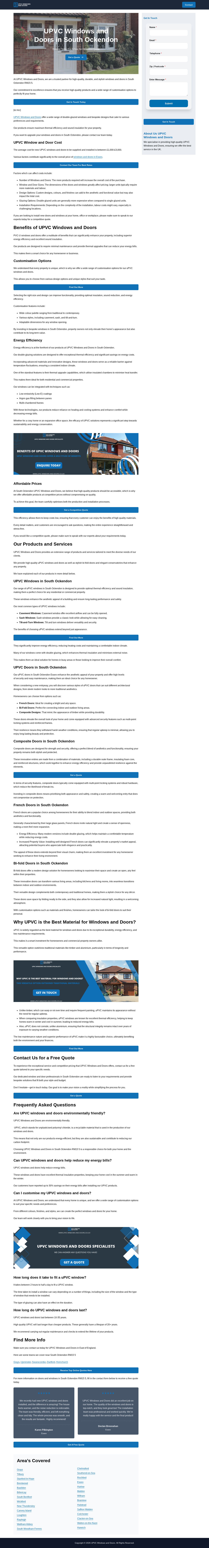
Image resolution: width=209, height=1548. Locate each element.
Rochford (81, 1477)
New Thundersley (26, 1506)
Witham (81, 1496)
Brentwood (22, 1483)
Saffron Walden (85, 1509)
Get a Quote (74, 57)
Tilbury (20, 1474)
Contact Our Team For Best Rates (76, 165)
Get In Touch (169, 122)
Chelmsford (83, 1468)
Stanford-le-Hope (25, 1479)
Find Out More (76, 287)
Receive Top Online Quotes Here (76, 1370)
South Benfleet (24, 1497)
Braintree (81, 1500)
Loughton (21, 1515)
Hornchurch (62, 1362)
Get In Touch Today (76, 102)
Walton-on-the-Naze (87, 1523)
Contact (189, 5)
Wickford (21, 1501)
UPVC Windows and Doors (27, 117)
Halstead (81, 1505)
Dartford (51, 1362)
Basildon (21, 1488)
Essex (80, 1482)
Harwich (81, 1527)
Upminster (26, 1362)
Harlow (80, 1486)
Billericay (21, 1492)
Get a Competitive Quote (76, 510)
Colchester (82, 1514)
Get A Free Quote (76, 1445)
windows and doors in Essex (88, 157)
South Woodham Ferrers (29, 1529)
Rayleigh (21, 1519)
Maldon (81, 1491)
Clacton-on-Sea (85, 1518)
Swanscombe (39, 1362)
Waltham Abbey (25, 1524)
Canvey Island (24, 1510)
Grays (16, 1362)
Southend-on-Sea (86, 1473)
